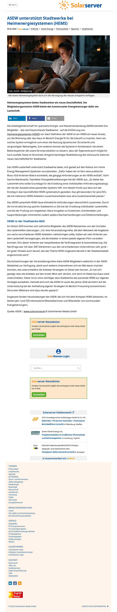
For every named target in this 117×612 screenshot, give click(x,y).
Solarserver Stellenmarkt (57, 412)
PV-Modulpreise (15, 534)
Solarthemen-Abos (16, 549)
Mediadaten (13, 576)
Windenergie (14, 484)
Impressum (13, 563)
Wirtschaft (13, 500)
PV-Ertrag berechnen (17, 526)
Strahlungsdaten (15, 536)
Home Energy (47, 29)
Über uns (12, 565)
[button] (17, 118)
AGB (10, 573)
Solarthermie (14, 471)
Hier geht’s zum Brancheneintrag (22, 513)
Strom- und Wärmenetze (18, 479)
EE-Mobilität (13, 477)
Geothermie (13, 492)
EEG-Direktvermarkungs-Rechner (22, 531)
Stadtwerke (87, 29)
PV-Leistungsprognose (17, 529)
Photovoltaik (62, 29)
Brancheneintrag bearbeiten (20, 516)
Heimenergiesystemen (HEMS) (23, 134)
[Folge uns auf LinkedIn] (10, 584)
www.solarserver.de (34, 311)
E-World (34, 29)
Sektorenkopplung (16, 482)
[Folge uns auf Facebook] (15, 584)
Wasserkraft (13, 489)
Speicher (75, 29)
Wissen (11, 542)
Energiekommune (16, 502)
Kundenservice (14, 568)
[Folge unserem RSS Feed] (19, 584)
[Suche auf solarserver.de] (78, 368)
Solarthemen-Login (16, 555)
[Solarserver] (80, 5)
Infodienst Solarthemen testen (21, 552)
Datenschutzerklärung (17, 570)
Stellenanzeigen (15, 539)
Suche (11, 510)
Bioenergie (13, 487)
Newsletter (13, 523)
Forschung (13, 495)
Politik (11, 497)
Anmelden (39, 335)
